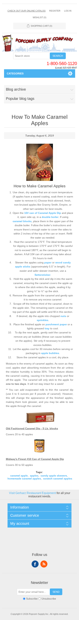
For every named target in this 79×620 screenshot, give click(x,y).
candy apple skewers (54, 475)
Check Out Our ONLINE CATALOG (27, 11)
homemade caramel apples (24, 478)
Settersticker (42, 274)
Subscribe (32, 598)
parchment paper (56, 324)
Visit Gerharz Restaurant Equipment (32, 493)
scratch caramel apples (57, 478)
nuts (63, 316)
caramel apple (19, 475)
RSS (43, 564)
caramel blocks (22, 221)
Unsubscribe (49, 598)
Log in (67, 11)
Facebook (35, 564)
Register (54, 11)
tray (47, 328)
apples (34, 475)
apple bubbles (50, 353)
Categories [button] (15, 73)
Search (58, 55)
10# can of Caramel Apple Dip (42, 212)
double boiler (50, 217)
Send (56, 591)
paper (47, 262)
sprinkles (42, 320)
